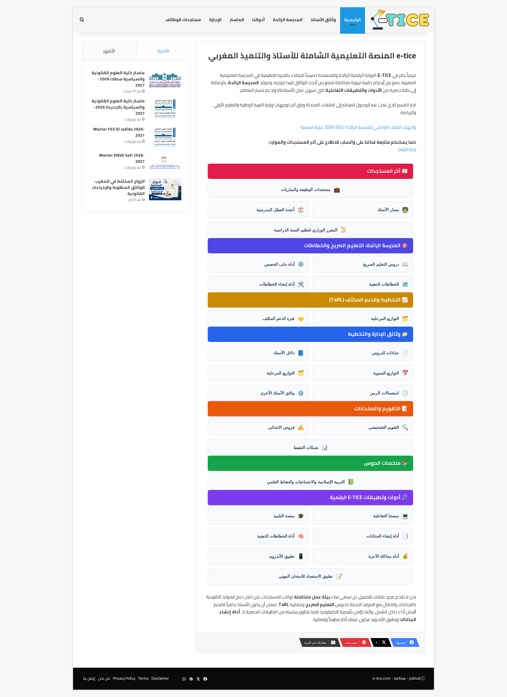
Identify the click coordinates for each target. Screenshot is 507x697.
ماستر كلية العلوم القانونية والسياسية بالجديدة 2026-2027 (118, 107)
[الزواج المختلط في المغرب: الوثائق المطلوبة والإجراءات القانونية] (165, 189)
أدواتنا (258, 19)
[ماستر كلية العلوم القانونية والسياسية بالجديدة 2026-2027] (165, 109)
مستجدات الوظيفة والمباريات (310, 189)
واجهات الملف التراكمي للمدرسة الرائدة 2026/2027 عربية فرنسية (358, 127)
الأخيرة (163, 51)
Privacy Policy (124, 678)
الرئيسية (352, 19)
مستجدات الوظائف (183, 19)
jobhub (414, 678)
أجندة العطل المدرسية (280, 209)
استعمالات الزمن (389, 392)
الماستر (237, 19)
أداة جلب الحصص (284, 263)
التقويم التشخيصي (388, 427)
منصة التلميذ (288, 515)
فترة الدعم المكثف (283, 318)
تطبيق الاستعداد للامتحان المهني (310, 576)
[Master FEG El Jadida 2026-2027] (165, 137)
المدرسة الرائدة (287, 19)
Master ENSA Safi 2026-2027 (122, 158)
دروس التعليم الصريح (385, 263)
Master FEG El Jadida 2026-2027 (119, 132)
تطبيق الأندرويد (286, 555)
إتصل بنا (89, 678)
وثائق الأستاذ (323, 19)
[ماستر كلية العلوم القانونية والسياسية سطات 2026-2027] (165, 81)
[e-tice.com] (400, 20)
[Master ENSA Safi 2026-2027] (165, 163)
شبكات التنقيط (310, 447)
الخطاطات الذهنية (388, 284)
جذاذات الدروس (390, 352)
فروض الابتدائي (286, 427)
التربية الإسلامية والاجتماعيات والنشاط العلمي (310, 481)
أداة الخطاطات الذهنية (280, 536)
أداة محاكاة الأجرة (388, 555)
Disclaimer (160, 678)
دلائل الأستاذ (289, 352)
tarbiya (399, 678)
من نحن (104, 678)
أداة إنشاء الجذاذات (387, 536)
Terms (143, 678)
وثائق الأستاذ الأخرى (282, 392)
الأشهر (109, 51)
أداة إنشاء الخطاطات (281, 284)
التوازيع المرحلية (389, 318)
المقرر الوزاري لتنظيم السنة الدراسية (310, 229)
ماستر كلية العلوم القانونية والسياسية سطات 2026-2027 (118, 79)
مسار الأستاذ (393, 209)
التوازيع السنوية (390, 372)
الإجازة (215, 19)
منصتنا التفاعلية (390, 515)
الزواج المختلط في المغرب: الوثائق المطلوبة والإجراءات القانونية (118, 187)
